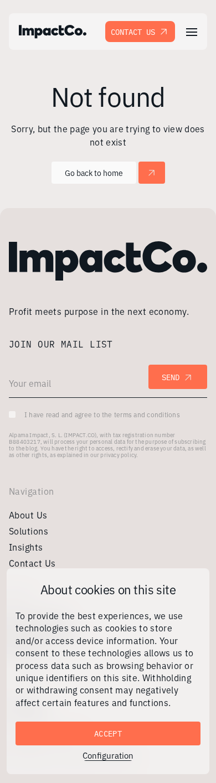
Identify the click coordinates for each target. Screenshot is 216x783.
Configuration (108, 755)
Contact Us (133, 31)
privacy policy (118, 454)
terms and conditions (147, 414)
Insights (26, 547)
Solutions (28, 531)
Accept (108, 733)
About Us (28, 515)
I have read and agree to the (102, 414)
